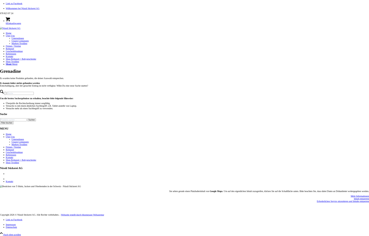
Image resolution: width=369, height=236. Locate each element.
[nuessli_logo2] (10, 28)
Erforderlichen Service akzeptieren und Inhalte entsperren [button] (343, 201)
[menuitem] (187, 8)
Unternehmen (18, 139)
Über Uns (10, 137)
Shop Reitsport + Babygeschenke (21, 160)
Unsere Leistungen (20, 142)
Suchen (31, 120)
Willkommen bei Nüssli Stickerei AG (22, 8)
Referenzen (11, 155)
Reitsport (10, 149)
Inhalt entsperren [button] (361, 198)
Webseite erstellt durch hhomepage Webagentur (82, 215)
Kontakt (9, 157)
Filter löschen (6, 123)
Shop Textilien (12, 162)
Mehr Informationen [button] (360, 196)
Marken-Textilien (19, 144)
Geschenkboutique (14, 152)
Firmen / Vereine (13, 147)
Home (8, 134)
